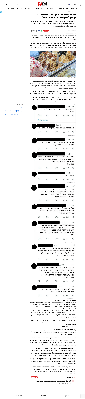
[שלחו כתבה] (34, 31)
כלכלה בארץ (69, 11)
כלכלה (74, 11)
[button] (13, 58)
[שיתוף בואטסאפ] (41, 31)
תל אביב (66, 4)
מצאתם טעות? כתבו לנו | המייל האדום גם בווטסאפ (68, 374)
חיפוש (15, 4)
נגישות (10, 4)
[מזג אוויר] (69, 5)
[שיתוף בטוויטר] (36, 31)
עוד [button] (8, 8)
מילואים (67, 33)
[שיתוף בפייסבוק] (39, 31)
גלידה (71, 33)
